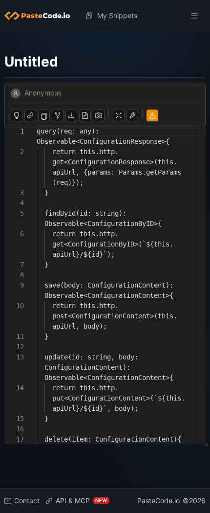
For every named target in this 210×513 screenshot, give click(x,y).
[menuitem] (41, 15)
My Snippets (117, 15)
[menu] (105, 15)
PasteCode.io (158, 500)
